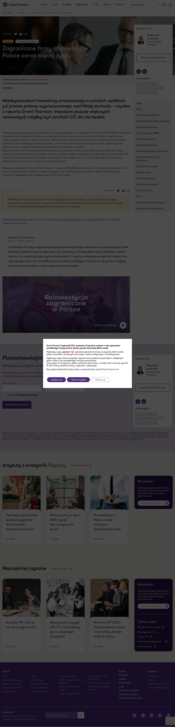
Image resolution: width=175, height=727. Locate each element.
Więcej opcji (100, 379)
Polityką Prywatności (110, 369)
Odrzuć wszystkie (78, 379)
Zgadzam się (56, 379)
